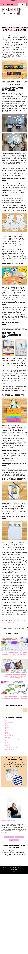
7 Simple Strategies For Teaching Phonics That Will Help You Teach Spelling (14, 654)
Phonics (7, 742)
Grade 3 (8, 58)
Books (7, 727)
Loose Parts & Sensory (12, 739)
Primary (12, 622)
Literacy (7, 622)
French (7, 729)
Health (7, 732)
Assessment (9, 722)
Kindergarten (9, 735)
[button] (24, 11)
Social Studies (9, 749)
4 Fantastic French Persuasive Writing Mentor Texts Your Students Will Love (14, 676)
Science (7, 746)
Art (6, 720)
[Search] (25, 710)
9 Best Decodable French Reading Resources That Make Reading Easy (15, 697)
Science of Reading (11, 747)
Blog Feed (8, 725)
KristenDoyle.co (13, 869)
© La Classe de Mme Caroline (10, 867)
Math (6, 740)
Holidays (8, 734)
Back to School (17, 621)
